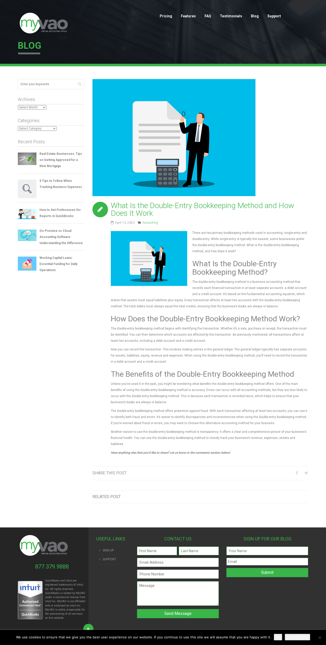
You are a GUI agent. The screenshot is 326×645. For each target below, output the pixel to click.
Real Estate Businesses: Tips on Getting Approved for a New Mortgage (60, 160)
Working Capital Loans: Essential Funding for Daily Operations (58, 264)
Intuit (48, 601)
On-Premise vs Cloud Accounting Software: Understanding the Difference (61, 237)
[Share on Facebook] (297, 473)
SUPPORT (109, 559)
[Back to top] (88, 629)
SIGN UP (108, 550)
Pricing (166, 16)
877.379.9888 (52, 566)
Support (274, 16)
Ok (278, 637)
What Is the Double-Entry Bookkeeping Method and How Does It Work (202, 209)
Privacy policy (297, 637)
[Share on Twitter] (306, 473)
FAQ (208, 16)
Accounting (150, 222)
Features (188, 16)
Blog (255, 16)
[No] (319, 637)
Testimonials (231, 16)
